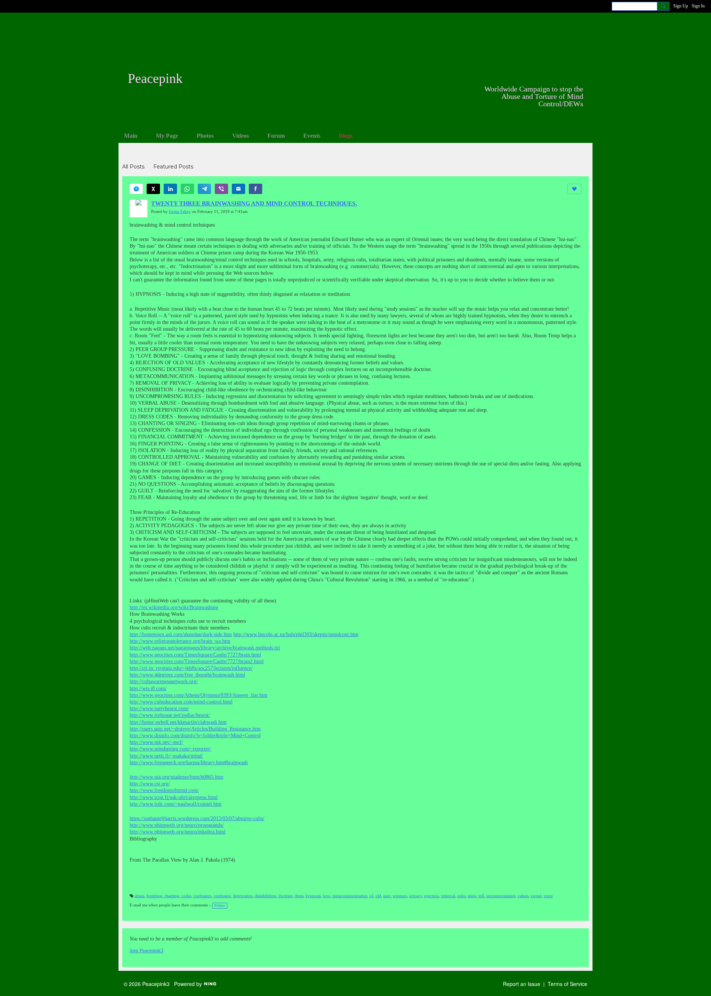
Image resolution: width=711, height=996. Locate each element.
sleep (472, 896)
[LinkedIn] (170, 189)
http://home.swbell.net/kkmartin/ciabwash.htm (178, 722)
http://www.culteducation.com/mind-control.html (181, 702)
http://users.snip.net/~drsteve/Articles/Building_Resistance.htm (195, 729)
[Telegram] (204, 189)
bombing (154, 896)
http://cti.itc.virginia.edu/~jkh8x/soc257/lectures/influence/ (191, 668)
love (326, 896)
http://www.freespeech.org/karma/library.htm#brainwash (189, 762)
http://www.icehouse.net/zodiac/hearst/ (170, 715)
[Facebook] (255, 189)
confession (202, 896)
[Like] (574, 189)
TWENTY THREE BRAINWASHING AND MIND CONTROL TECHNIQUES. (254, 203)
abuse (139, 896)
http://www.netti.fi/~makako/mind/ (166, 756)
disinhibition (265, 896)
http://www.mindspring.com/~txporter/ (170, 749)
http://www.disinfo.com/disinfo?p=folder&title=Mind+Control (195, 735)
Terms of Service (567, 983)
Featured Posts (173, 166)
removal (448, 896)
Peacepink (155, 78)
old (378, 896)
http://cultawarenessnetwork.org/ (164, 681)
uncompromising (500, 896)
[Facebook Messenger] (136, 189)
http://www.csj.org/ (150, 783)
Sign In (698, 6)
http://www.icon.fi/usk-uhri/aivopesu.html (174, 797)
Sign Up (680, 6)
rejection (431, 896)
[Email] (238, 189)
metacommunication (350, 896)
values (523, 896)
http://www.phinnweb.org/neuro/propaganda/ (177, 825)
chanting (171, 896)
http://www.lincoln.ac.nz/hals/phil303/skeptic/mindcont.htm (295, 634)
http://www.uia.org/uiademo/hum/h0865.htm (176, 777)
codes (186, 896)
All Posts (133, 166)
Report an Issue (521, 983)
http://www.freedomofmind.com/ (164, 790)
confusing (222, 896)
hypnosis (313, 896)
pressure (400, 896)
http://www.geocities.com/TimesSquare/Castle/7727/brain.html (195, 655)
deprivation (243, 896)
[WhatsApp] (187, 189)
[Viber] (221, 189)
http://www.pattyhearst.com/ (159, 708)
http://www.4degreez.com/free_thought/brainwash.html (187, 675)
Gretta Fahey (180, 212)
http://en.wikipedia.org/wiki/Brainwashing (174, 607)
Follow (219, 905)
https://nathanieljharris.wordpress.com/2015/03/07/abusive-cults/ (197, 818)
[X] (153, 189)
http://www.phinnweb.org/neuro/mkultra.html (178, 832)
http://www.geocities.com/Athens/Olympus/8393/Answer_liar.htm (198, 695)
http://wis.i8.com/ (148, 688)
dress (299, 896)
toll (481, 896)
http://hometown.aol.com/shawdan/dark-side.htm (181, 634)
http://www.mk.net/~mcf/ (156, 742)
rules (461, 896)
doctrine (285, 896)
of (371, 896)
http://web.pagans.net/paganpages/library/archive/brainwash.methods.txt (205, 648)
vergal (536, 896)
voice (548, 896)
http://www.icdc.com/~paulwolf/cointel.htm (175, 804)
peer (387, 896)
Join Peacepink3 (146, 950)
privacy (415, 896)
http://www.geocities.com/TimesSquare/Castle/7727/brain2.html (197, 661)
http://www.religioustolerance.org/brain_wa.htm (180, 641)
